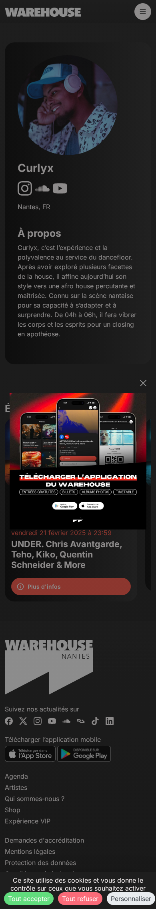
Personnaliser (131, 899)
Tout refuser (80, 899)
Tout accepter (29, 899)
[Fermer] (143, 383)
